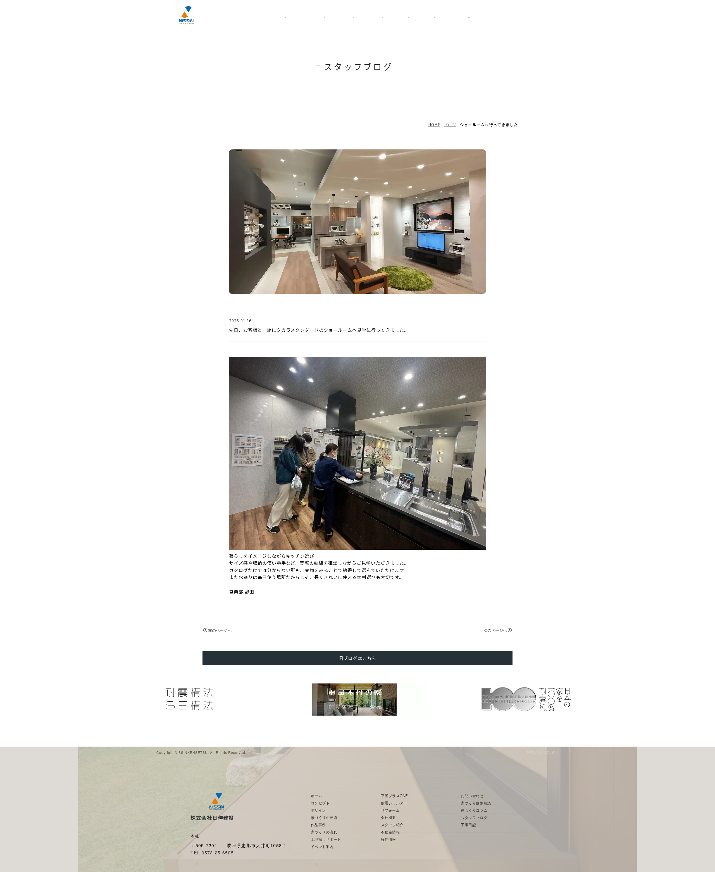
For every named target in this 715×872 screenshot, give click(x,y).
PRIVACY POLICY (542, 752)
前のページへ (220, 630)
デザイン (318, 810)
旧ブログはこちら (357, 658)
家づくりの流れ (324, 832)
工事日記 (468, 824)
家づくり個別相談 (476, 803)
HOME (434, 124)
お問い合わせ (472, 795)
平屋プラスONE (394, 795)
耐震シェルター (394, 803)
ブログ (450, 124)
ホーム (316, 795)
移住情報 (388, 839)
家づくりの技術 (324, 817)
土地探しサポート (326, 839)
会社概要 (388, 817)
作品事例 (318, 824)
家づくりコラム (474, 810)
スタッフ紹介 (392, 824)
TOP (248, 17)
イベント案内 (322, 846)
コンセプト (320, 803)
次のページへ (495, 630)
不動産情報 (390, 832)
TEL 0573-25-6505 (211, 852)
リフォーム (390, 810)
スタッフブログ (358, 66)
